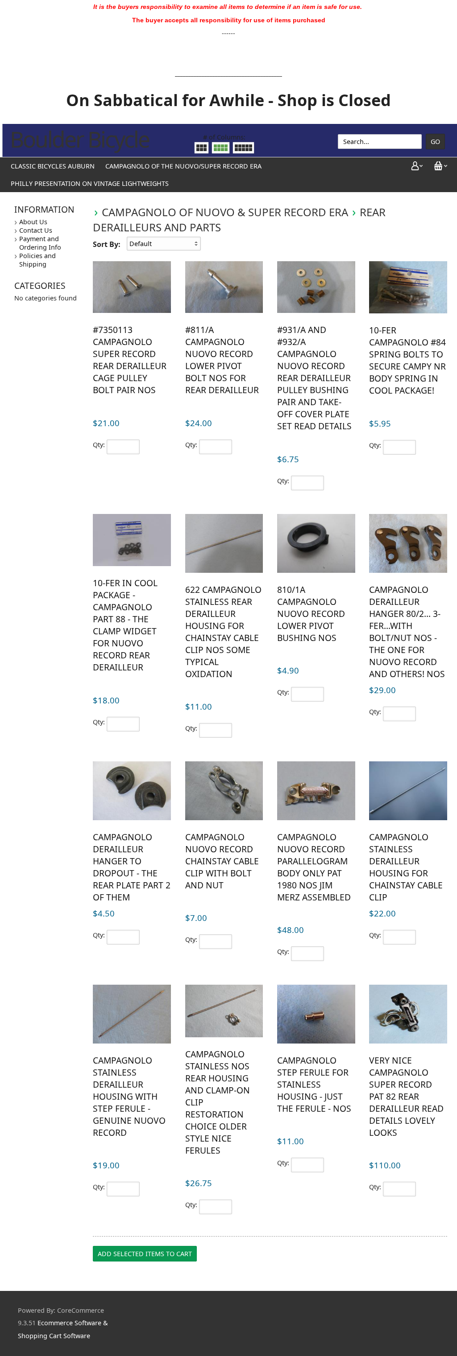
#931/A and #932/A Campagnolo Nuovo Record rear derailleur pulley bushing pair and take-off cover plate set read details (314, 378)
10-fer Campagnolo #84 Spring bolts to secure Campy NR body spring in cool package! (407, 360)
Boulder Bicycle (79, 139)
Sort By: (106, 244)
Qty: (99, 444)
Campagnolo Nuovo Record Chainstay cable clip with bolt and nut (222, 861)
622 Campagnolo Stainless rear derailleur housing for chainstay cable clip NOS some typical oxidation (223, 631)
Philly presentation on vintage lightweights (90, 183)
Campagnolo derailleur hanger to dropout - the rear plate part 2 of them (131, 867)
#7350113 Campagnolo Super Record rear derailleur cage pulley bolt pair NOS (129, 360)
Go (435, 141)
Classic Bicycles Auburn (53, 166)
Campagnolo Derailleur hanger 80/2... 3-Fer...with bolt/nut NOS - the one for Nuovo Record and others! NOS (407, 631)
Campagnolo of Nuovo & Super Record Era (225, 212)
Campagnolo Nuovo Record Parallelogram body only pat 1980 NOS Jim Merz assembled (314, 867)
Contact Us (35, 230)
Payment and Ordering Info (40, 242)
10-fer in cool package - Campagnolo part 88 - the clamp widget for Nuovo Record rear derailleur (125, 625)
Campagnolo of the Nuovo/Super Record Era (183, 166)
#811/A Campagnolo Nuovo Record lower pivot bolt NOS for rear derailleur (222, 360)
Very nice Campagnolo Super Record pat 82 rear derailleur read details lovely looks (406, 1096)
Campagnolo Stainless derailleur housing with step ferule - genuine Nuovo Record (129, 1096)
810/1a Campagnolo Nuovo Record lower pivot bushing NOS (311, 613)
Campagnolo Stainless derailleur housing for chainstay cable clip (406, 867)
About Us (33, 222)
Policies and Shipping (37, 259)
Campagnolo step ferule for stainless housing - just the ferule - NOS (314, 1084)
